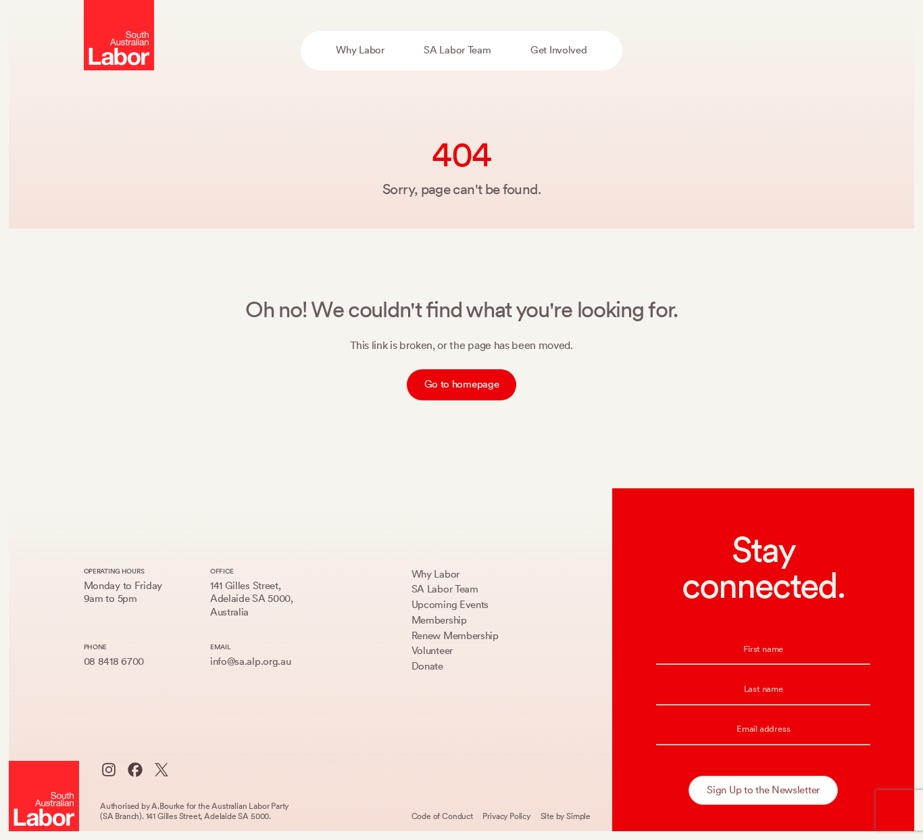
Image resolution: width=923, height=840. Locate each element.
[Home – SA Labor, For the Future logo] (119, 35)
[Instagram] (109, 769)
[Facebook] (135, 769)
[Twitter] (161, 769)
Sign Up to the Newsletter (763, 790)
